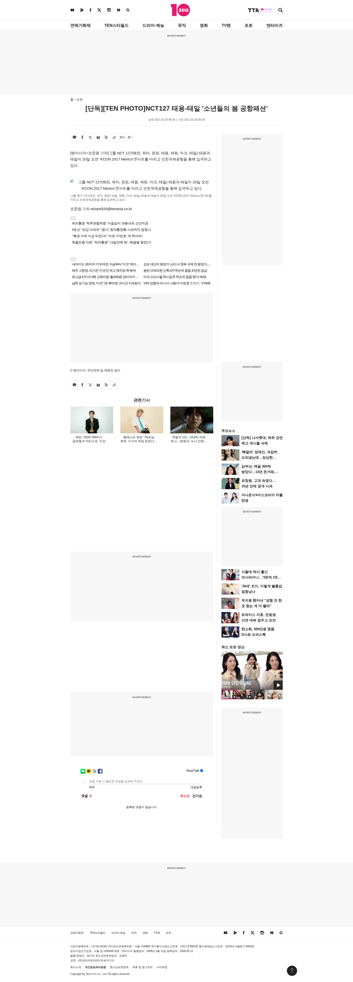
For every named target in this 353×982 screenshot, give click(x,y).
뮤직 (182, 25)
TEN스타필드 (116, 25)
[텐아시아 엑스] (99, 10)
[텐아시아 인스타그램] (109, 10)
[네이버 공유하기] (98, 138)
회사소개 (75, 967)
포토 (249, 25)
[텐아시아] (180, 10)
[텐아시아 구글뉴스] (128, 10)
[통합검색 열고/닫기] (280, 10)
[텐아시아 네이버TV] (82, 10)
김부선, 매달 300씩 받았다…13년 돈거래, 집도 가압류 (258, 471)
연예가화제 (80, 25)
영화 (204, 25)
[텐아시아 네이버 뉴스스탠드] (118, 10)
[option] (252, 670)
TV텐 (226, 25)
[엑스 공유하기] (90, 138)
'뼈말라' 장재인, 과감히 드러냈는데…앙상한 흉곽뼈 (259, 457)
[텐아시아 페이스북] (90, 10)
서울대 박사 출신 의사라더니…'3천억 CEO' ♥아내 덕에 (261, 577)
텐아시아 (91, 973)
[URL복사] (114, 138)
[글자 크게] (122, 138)
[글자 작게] (130, 138)
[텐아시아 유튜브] (72, 10)
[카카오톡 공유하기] (74, 138)
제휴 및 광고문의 (142, 967)
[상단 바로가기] (292, 971)
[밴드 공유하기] (106, 138)
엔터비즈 (274, 25)
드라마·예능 (153, 25)
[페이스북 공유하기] (82, 138)
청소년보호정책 (119, 967)
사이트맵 (161, 967)
